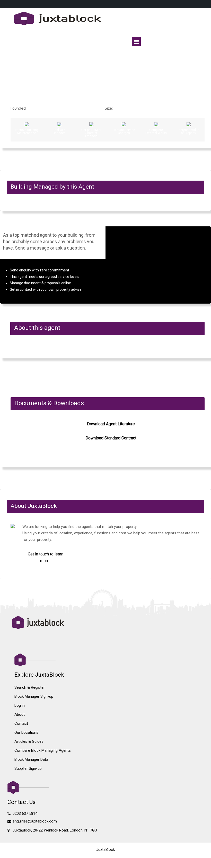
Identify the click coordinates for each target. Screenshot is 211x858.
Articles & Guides (28, 741)
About (19, 714)
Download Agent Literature (111, 423)
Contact (21, 723)
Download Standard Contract (110, 438)
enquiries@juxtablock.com (35, 821)
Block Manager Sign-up (33, 696)
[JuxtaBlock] (106, 19)
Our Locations (26, 732)
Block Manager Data (31, 759)
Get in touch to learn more (45, 557)
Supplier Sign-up (28, 768)
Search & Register (29, 687)
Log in (19, 705)
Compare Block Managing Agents (42, 750)
